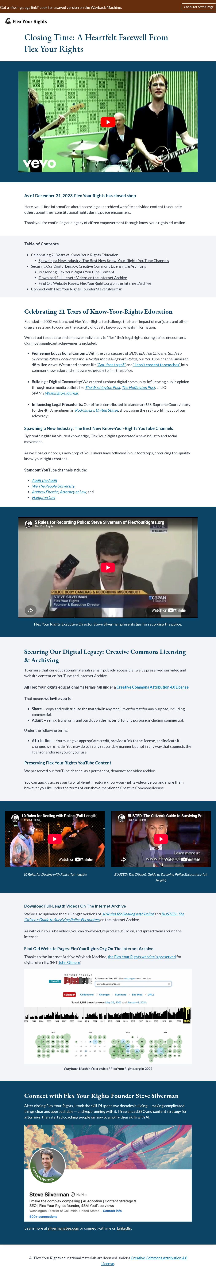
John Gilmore (69, 962)
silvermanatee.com (63, 1228)
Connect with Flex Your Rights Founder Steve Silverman (76, 289)
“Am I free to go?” (111, 364)
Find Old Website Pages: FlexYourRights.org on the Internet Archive (95, 283)
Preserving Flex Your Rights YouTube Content (76, 272)
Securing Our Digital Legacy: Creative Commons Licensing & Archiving (88, 266)
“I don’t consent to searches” (157, 364)
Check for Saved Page (199, 7)
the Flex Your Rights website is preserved (142, 956)
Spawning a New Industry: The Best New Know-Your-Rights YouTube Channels (104, 260)
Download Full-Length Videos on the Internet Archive (83, 277)
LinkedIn (124, 1228)
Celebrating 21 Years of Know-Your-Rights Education (74, 254)
